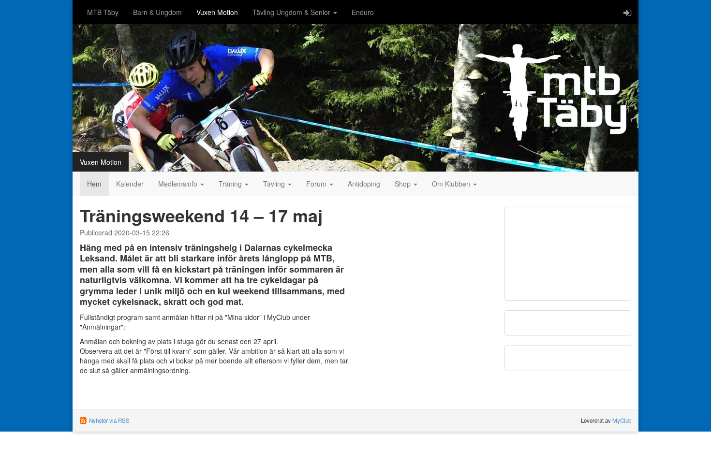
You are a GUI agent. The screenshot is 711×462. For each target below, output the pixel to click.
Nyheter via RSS (109, 420)
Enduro (363, 12)
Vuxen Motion (217, 12)
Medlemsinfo (178, 183)
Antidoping (364, 183)
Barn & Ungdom (157, 12)
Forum (317, 183)
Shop (404, 183)
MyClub (621, 420)
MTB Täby (102, 12)
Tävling (275, 183)
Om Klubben (452, 183)
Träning (231, 183)
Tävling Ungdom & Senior (292, 12)
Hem (94, 183)
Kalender (130, 183)
